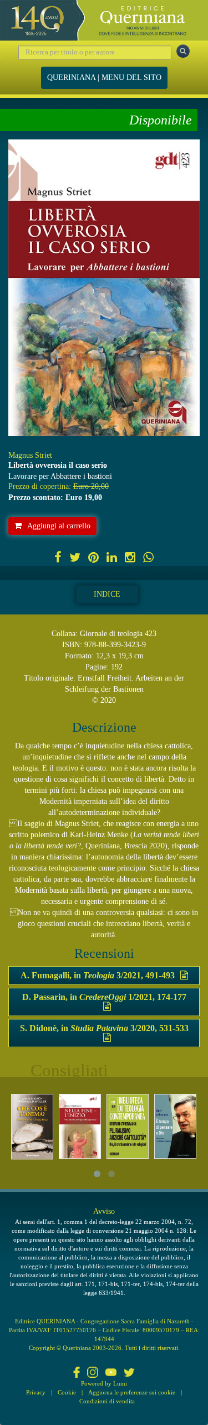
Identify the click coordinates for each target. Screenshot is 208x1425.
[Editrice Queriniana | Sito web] (104, 20)
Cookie (67, 1392)
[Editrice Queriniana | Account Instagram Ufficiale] (92, 1373)
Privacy (35, 1392)
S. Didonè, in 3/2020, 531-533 (104, 1028)
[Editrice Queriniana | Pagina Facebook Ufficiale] (76, 1373)
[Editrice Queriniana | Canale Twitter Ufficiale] (129, 1373)
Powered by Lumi (104, 1383)
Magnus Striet (30, 455)
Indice (107, 594)
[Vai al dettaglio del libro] (32, 1126)
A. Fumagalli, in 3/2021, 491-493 (98, 975)
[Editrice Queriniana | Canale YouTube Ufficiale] (110, 1373)
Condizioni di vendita (107, 1401)
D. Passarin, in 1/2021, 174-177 (104, 997)
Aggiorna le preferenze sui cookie (131, 1392)
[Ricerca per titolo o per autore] (183, 51)
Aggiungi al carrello (58, 526)
